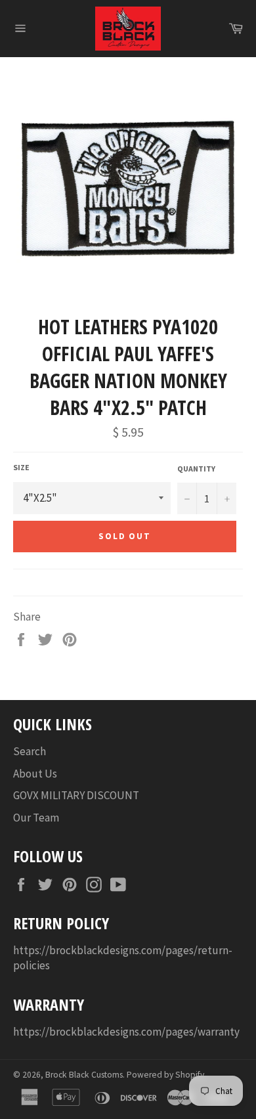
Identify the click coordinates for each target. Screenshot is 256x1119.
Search (29, 751)
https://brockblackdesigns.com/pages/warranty (126, 1031)
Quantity (196, 468)
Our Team (36, 817)
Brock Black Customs (84, 1074)
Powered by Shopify (165, 1074)
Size (21, 467)
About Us (35, 773)
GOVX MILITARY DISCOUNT (76, 795)
